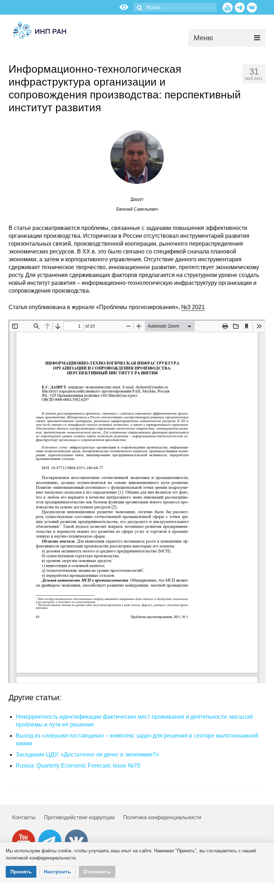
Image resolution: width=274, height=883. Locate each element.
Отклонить (97, 871)
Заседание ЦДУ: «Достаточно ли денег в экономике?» (87, 754)
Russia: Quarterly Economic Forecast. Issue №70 (78, 766)
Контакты (23, 817)
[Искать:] (175, 7)
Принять (21, 871)
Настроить (57, 871)
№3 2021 (193, 307)
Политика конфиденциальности (162, 817)
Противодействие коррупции (79, 817)
